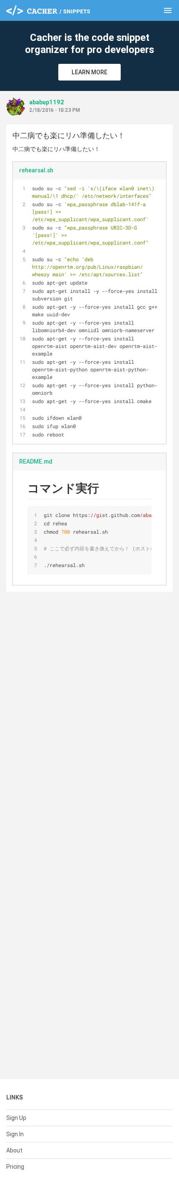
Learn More (89, 72)
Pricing (15, 1166)
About (14, 1150)
